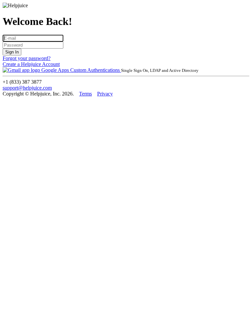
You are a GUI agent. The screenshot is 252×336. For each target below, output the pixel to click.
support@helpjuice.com (27, 88)
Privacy (105, 93)
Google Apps (55, 70)
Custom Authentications (95, 70)
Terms (85, 93)
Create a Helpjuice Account (31, 64)
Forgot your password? (27, 58)
